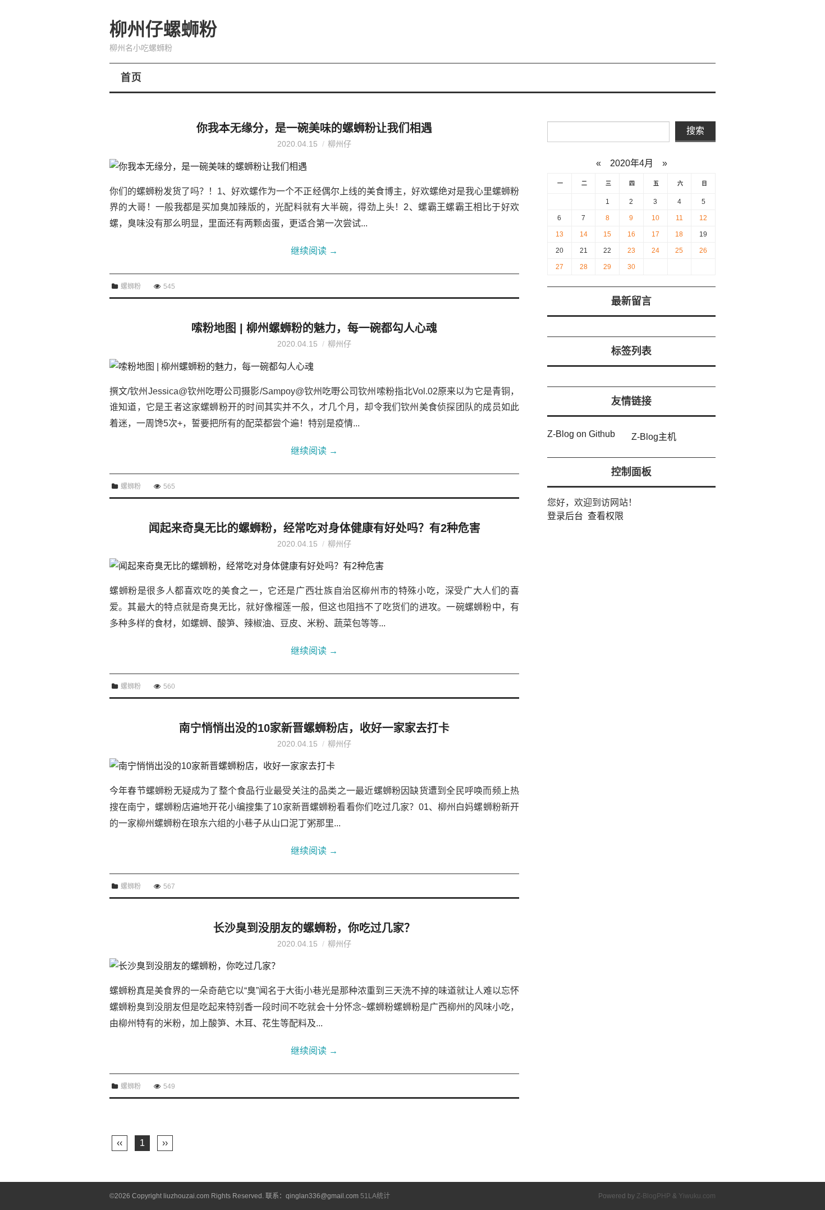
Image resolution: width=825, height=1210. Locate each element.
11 (679, 218)
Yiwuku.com (697, 1196)
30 (631, 267)
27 (559, 267)
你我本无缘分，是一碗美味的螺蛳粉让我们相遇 (314, 128)
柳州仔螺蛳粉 (163, 29)
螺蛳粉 (131, 286)
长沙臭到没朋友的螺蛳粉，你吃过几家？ (314, 928)
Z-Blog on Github (581, 434)
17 (655, 234)
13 (559, 234)
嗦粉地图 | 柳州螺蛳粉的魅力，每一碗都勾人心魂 (314, 328)
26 (703, 250)
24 (655, 250)
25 (679, 250)
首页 (131, 77)
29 (607, 267)
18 (679, 234)
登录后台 (565, 516)
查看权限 (606, 516)
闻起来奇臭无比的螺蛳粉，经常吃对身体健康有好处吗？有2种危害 (314, 528)
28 (584, 267)
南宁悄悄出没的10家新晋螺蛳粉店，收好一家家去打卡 (314, 728)
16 (631, 234)
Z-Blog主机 (653, 437)
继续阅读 (314, 251)
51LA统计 (375, 1196)
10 (655, 218)
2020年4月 (632, 163)
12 (703, 218)
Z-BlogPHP (653, 1196)
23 (631, 250)
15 (607, 234)
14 (584, 234)
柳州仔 (339, 143)
